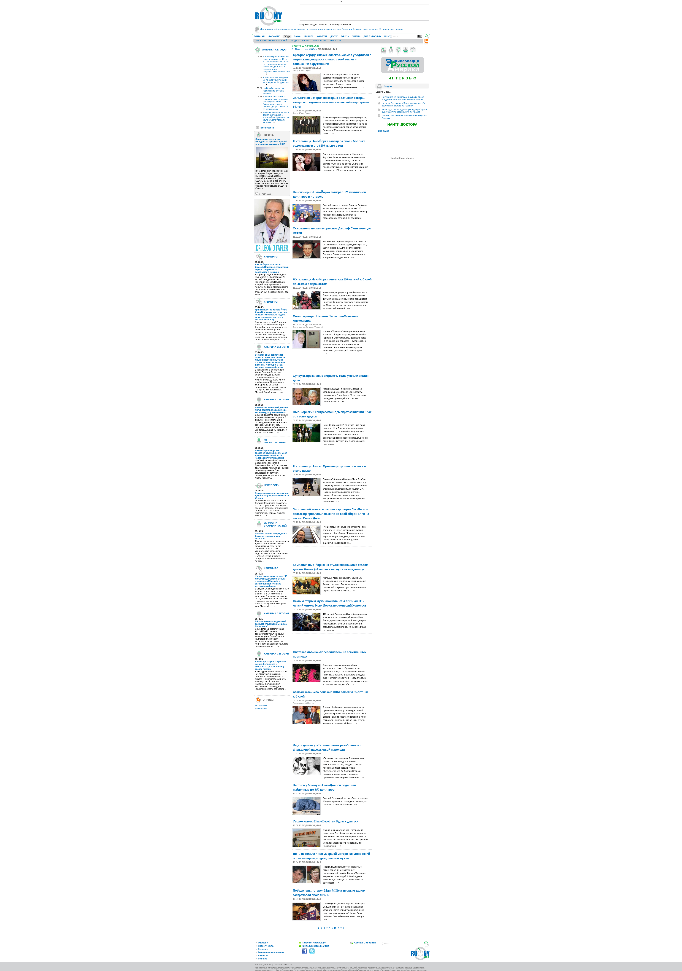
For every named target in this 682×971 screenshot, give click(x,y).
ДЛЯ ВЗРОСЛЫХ (372, 36)
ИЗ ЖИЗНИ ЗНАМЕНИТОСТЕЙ (271, 40)
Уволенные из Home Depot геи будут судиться (326, 821)
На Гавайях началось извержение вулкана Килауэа (273, 91)
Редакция (263, 949)
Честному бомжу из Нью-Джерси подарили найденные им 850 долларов (324, 787)
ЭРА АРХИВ (336, 40)
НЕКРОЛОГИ (319, 40)
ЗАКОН (297, 36)
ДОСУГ (334, 36)
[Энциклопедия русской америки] (402, 72)
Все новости (267, 128)
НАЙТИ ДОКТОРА (402, 124)
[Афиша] (398, 49)
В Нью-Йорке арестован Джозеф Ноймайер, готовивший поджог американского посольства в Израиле (271, 268)
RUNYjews (389, 36)
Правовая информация (314, 943)
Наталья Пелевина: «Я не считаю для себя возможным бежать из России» (403, 104)
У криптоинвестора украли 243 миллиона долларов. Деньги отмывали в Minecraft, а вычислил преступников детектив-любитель (271, 581)
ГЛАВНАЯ (259, 36)
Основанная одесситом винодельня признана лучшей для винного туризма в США (271, 141)
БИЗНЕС (309, 36)
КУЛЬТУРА (322, 36)
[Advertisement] (364, 12)
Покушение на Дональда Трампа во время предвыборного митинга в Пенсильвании (403, 98)
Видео (388, 86)
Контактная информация (271, 952)
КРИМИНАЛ (271, 256)
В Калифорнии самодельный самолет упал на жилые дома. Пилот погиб (271, 624)
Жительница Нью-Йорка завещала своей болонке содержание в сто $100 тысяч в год (329, 143)
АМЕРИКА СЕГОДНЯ (274, 49)
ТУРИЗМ (345, 36)
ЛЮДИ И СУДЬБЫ (300, 40)
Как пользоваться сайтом (315, 946)
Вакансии (263, 955)
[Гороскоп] (405, 49)
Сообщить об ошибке (365, 943)
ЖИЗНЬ (356, 36)
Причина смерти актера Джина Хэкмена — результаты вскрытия (271, 536)
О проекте (263, 943)
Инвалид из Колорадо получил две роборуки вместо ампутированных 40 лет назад (404, 110)
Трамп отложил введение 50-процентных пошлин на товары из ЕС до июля (365, 29)
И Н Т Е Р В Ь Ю (402, 78)
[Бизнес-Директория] (391, 49)
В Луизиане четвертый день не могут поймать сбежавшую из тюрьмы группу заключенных (271, 410)
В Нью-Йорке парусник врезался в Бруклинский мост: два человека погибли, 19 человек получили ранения (271, 454)
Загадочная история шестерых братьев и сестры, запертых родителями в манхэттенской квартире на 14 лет (331, 102)
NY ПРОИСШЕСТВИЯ (275, 441)
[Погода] (413, 49)
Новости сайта (266, 946)
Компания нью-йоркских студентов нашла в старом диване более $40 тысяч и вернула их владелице (330, 566)
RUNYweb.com (299, 49)
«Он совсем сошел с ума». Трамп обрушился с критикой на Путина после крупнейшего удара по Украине (276, 117)
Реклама (262, 958)
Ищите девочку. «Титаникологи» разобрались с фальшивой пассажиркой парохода (327, 747)
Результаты (261, 705)
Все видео (384, 131)
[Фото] (383, 49)
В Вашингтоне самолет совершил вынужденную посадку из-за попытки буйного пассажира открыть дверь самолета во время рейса (275, 102)
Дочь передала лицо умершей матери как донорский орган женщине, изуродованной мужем (331, 855)
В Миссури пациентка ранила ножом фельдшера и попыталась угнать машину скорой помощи (270, 665)
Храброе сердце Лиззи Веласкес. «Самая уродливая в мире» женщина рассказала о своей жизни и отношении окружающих (332, 59)
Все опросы (261, 708)
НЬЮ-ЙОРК (274, 36)
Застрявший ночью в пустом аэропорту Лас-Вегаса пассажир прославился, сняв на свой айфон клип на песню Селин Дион (331, 513)
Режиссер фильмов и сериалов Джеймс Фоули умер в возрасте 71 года (272, 495)
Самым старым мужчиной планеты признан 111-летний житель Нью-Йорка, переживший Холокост (329, 603)
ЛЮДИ (287, 36)
